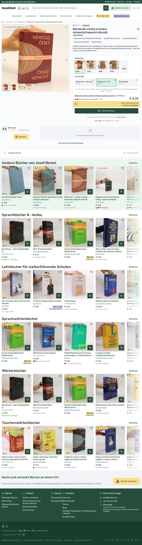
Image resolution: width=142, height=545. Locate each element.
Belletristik (17, 16)
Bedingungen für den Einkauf (12, 540)
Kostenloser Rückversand (82, 540)
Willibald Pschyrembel (72, 254)
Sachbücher (30, 16)
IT (125, 540)
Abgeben (86, 25)
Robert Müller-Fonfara (103, 303)
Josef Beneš (78, 35)
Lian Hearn (5, 306)
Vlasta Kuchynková (39, 462)
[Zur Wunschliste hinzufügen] (138, 29)
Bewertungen (69, 501)
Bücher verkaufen (31, 498)
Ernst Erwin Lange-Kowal (104, 358)
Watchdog (6, 501)
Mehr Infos (121, 117)
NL (128, 540)
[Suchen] (106, 8)
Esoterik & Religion (84, 16)
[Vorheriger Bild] (5, 60)
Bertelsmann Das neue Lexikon (110, 405)
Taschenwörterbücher (21, 423)
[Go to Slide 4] (30, 87)
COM (117, 540)
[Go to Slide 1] (6, 87)
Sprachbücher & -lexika (22, 215)
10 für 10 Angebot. (131, 105)
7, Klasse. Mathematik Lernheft (47, 301)
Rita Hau (67, 358)
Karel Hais (67, 462)
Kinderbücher (66, 16)
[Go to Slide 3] (22, 87)
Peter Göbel (100, 254)
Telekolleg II (70, 301)
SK (109, 540)
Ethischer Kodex (56, 540)
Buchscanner (28, 510)
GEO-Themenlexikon (42, 249)
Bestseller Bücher (10, 498)
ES (121, 540)
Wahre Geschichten (48, 16)
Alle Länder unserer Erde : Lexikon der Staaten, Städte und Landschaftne (108, 251)
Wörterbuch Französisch (44, 353)
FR (132, 540)
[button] (35, 58)
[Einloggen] (134, 8)
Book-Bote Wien (30, 507)
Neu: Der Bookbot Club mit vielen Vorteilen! (18, 2)
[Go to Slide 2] (14, 87)
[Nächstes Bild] (66, 60)
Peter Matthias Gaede (40, 251)
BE (136, 540)
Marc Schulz (37, 303)
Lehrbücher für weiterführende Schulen (36, 267)
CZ (105, 540)
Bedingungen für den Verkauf (34, 540)
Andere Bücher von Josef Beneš (29, 163)
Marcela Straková (102, 462)
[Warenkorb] (138, 8)
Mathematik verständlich (107, 301)
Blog (65, 508)
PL (139, 540)
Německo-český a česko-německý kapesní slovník (95, 89)
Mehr (124, 69)
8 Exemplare (130, 89)
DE (112, 540)
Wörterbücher (14, 371)
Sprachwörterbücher (20, 319)
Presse (65, 504)
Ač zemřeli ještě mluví (12, 197)
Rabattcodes (57, 501)
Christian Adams (101, 407)
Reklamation (56, 498)
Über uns (66, 498)
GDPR (47, 540)
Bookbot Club (69, 517)
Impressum (68, 540)
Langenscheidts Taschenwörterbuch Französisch (105, 355)
